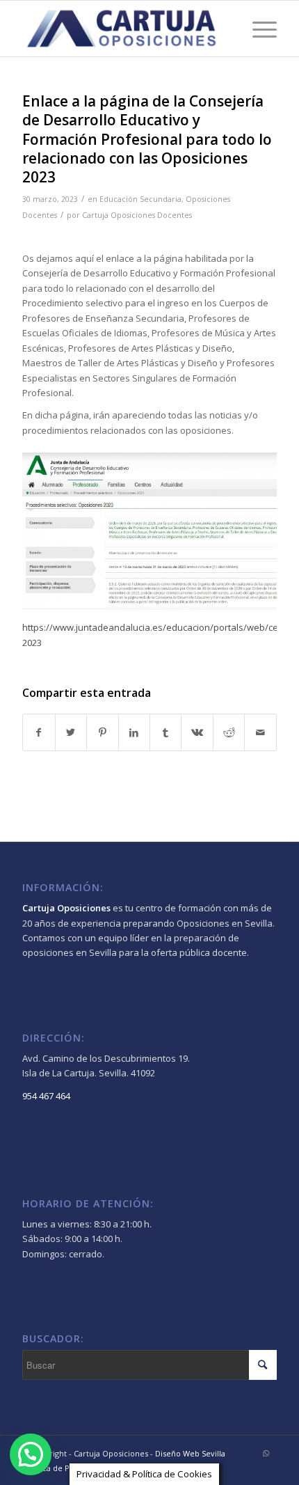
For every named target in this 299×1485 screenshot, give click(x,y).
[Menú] (258, 28)
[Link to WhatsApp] (266, 1453)
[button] (30, 1454)
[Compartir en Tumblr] (165, 732)
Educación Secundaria (140, 199)
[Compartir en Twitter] (71, 732)
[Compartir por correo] (260, 732)
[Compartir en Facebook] (38, 732)
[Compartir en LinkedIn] (134, 732)
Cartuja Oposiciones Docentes (137, 215)
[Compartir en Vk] (196, 732)
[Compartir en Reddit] (228, 732)
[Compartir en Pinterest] (102, 732)
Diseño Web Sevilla (190, 1453)
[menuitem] (64, 1468)
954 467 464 (46, 1096)
